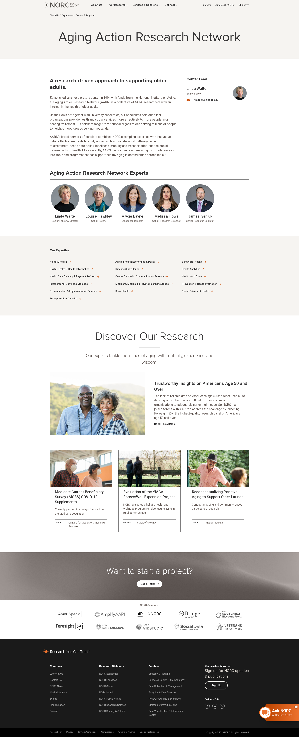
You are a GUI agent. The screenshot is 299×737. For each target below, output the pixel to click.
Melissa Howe (166, 216)
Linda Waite (196, 88)
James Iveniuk (200, 216)
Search (245, 5)
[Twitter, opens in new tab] (222, 706)
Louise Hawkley (98, 216)
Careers (207, 5)
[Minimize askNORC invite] (296, 707)
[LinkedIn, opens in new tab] (214, 706)
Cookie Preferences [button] (149, 732)
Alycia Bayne (132, 216)
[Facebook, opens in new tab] (207, 706)
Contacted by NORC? (225, 5)
